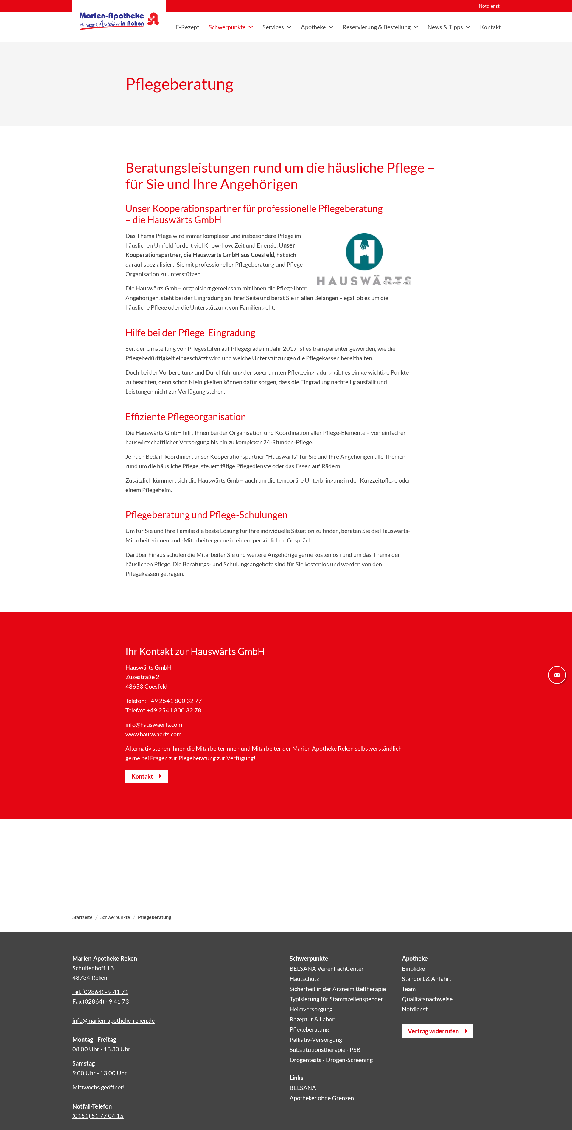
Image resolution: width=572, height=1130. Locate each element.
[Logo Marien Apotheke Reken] (119, 21)
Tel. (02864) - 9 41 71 (100, 991)
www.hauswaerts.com (153, 734)
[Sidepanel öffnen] (557, 675)
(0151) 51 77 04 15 (98, 1115)
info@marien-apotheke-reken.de (113, 1020)
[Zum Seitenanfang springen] (557, 1115)
